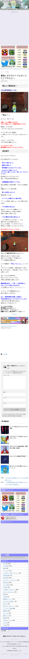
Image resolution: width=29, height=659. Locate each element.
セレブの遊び (6, 584)
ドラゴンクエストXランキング (8, 326)
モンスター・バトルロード (9, 580)
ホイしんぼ (6, 613)
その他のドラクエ (7, 620)
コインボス (6, 570)
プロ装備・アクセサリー (9, 589)
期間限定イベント (7, 599)
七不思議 (5, 596)
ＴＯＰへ (14, 314)
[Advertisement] (14, 27)
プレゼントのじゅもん (8, 592)
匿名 (8, 365)
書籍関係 (5, 611)
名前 (4, 392)
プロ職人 (5, 587)
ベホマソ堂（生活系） (8, 601)
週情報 (4, 618)
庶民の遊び (6, 582)
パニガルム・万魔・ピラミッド (11, 573)
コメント (6, 375)
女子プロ (5, 603)
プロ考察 (5, 563)
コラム (4, 622)
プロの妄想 (6, 566)
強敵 (4, 568)
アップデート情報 (7, 608)
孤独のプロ (6, 615)
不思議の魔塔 (6, 575)
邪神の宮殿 (6, 577)
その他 (5, 354)
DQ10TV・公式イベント (9, 606)
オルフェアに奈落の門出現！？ (19, 456)
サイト (5, 403)
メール (5, 397)
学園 (4, 594)
